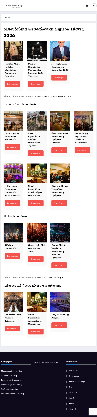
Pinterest (72, 409)
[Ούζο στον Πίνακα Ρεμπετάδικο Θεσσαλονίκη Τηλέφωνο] (60, 173)
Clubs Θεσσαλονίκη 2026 (55, 277)
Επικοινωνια (73, 370)
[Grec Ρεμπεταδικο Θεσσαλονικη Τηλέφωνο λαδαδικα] (60, 121)
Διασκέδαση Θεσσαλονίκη (11, 384)
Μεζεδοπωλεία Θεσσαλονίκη (12, 393)
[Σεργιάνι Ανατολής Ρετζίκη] (60, 302)
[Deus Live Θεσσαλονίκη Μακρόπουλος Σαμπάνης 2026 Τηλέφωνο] (37, 51)
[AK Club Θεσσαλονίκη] (13, 233)
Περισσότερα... (12, 84)
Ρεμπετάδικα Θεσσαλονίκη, (11, 380)
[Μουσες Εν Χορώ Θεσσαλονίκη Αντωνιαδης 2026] (60, 51)
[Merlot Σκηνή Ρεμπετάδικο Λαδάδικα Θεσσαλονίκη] (84, 121)
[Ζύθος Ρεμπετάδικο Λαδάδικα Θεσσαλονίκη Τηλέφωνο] (37, 121)
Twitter (71, 403)
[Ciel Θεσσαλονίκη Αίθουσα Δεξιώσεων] (13, 302)
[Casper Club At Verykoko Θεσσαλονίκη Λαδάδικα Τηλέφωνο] (60, 233)
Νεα (70, 387)
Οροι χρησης (74, 376)
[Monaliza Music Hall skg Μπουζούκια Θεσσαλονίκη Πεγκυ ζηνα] (13, 51)
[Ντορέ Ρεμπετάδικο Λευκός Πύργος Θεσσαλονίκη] (37, 173)
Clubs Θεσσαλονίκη (9, 375)
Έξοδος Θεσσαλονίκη (9, 389)
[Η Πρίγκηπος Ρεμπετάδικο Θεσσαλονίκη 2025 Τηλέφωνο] (13, 173)
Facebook (73, 392)
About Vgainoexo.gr (77, 381)
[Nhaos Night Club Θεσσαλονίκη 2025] (37, 233)
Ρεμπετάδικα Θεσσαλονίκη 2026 (58, 96)
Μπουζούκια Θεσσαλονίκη (11, 371)
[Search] (94, 5)
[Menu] (87, 5)
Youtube (72, 397)
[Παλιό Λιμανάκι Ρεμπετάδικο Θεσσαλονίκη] (13, 121)
